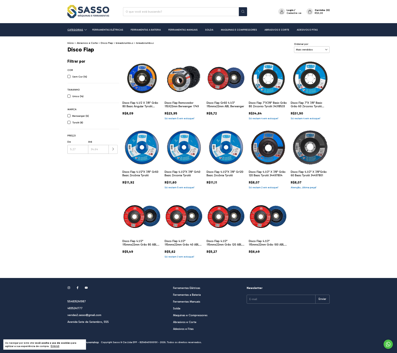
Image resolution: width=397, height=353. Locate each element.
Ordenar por (301, 44)
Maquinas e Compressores (239, 29)
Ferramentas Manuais (183, 29)
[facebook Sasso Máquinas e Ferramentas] (77, 288)
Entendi (55, 346)
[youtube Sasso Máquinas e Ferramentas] (86, 288)
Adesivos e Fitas (307, 29)
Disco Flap (107, 43)
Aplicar (113, 149)
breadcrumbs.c (124, 43)
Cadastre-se (294, 13)
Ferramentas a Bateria (146, 29)
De (69, 141)
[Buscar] (243, 11)
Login (290, 10)
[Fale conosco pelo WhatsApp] (388, 344)
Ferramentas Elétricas (107, 29)
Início (70, 43)
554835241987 (76, 301)
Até (90, 141)
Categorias (75, 29)
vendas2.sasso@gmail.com (84, 315)
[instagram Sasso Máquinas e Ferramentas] (68, 288)
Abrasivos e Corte (276, 29)
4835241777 (75, 308)
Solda (209, 29)
